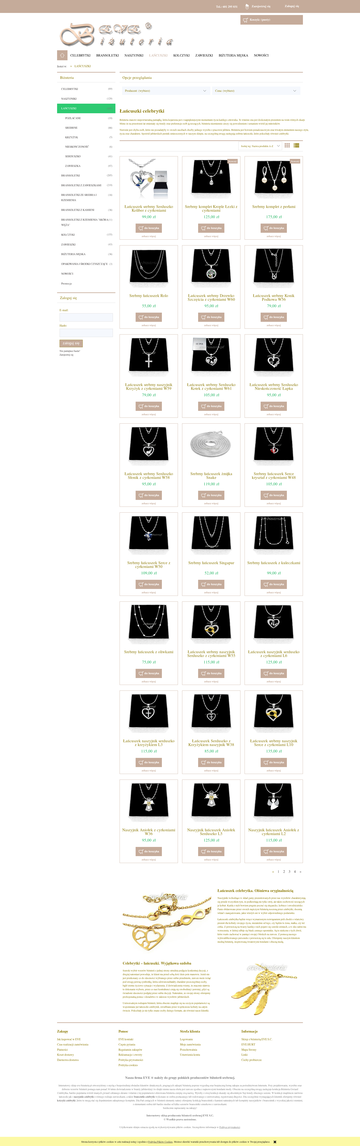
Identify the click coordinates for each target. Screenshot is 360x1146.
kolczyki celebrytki (66, 1100)
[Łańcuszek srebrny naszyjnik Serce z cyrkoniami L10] (273, 714)
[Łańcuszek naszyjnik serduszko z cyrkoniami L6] (273, 625)
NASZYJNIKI (68, 99)
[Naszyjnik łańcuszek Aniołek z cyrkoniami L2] (273, 803)
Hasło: (63, 325)
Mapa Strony (248, 1050)
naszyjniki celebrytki (84, 1096)
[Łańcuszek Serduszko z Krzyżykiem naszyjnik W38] (211, 714)
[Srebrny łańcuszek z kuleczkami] (273, 536)
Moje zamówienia (190, 1044)
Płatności (62, 1050)
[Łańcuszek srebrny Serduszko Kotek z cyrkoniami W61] (211, 358)
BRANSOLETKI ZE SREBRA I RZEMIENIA (78, 197)
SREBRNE (71, 128)
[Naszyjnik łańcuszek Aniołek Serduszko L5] (211, 803)
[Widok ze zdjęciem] (287, 145)
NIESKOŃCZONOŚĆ (77, 146)
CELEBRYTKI (69, 89)
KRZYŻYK (71, 137)
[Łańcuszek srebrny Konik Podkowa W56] (273, 269)
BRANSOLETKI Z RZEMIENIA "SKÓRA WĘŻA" (84, 222)
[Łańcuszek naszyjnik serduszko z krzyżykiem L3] (148, 714)
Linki (244, 1055)
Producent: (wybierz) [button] (137, 91)
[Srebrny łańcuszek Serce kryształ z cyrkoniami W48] (273, 447)
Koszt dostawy (65, 1055)
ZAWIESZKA (72, 166)
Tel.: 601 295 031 (227, 6)
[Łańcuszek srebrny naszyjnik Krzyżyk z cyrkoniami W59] (148, 358)
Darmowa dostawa (68, 1060)
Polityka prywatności (131, 1060)
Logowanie (186, 1039)
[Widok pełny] (296, 145)
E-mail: (64, 310)
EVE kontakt (126, 1039)
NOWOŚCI (67, 273)
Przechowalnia (188, 1050)
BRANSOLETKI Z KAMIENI (77, 210)
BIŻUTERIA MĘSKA (73, 254)
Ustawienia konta (190, 1055)
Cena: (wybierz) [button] (224, 91)
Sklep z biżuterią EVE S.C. (256, 1039)
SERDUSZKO (73, 156)
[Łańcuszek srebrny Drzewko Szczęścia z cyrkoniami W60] (211, 269)
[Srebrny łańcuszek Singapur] (211, 536)
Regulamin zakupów (130, 1050)
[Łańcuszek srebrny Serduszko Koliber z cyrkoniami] (148, 180)
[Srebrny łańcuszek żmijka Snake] (211, 447)
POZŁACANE (73, 118)
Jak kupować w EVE (69, 1039)
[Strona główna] (116, 31)
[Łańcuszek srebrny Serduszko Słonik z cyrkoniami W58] (148, 447)
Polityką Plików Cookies (160, 1141)
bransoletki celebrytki (144, 1096)
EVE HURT (248, 1044)
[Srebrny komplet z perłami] (273, 180)
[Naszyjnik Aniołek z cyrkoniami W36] (148, 803)
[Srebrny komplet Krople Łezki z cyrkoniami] (211, 180)
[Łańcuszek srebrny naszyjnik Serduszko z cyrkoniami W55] (211, 625)
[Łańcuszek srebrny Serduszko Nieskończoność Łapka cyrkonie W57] (273, 358)
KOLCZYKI (68, 234)
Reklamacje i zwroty (130, 1055)
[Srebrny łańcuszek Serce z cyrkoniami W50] (148, 536)
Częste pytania (127, 1044)
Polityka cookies (128, 1065)
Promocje (66, 283)
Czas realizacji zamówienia (72, 1044)
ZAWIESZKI (68, 244)
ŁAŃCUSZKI (68, 108)
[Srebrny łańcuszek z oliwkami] (148, 625)
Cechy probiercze (251, 1060)
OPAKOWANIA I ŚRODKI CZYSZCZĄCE (84, 264)
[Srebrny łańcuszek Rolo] (148, 269)
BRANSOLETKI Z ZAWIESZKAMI (81, 185)
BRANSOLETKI (70, 175)
